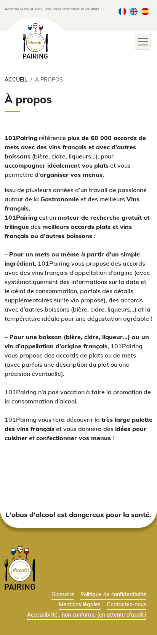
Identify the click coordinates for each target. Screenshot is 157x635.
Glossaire (62, 594)
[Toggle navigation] (143, 42)
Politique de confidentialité (113, 594)
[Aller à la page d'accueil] (20, 567)
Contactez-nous (126, 604)
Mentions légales (80, 604)
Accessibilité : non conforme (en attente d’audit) (86, 614)
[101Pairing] (35, 41)
